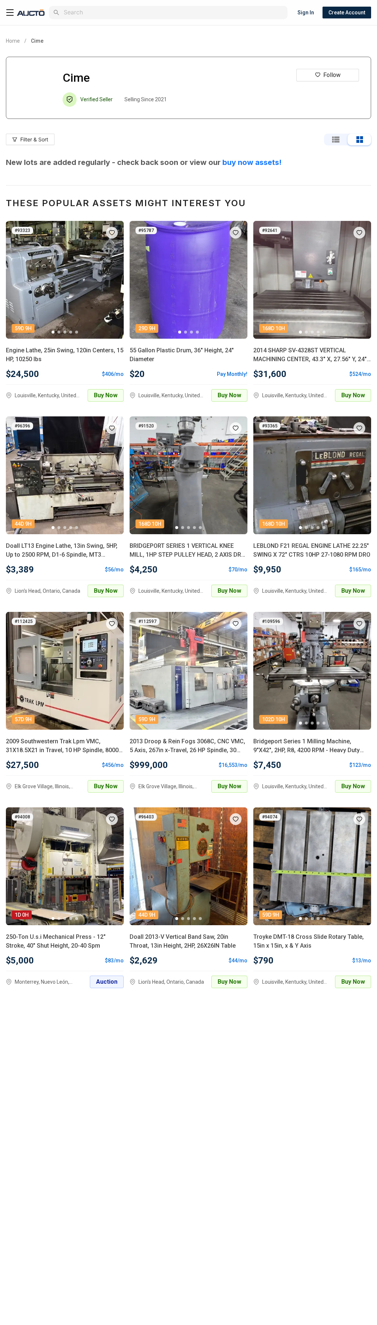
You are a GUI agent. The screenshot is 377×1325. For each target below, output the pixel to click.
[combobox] (174, 12)
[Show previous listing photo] (16, 279)
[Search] (56, 12)
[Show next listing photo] (112, 279)
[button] (112, 233)
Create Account (346, 12)
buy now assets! (252, 162)
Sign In (305, 12)
